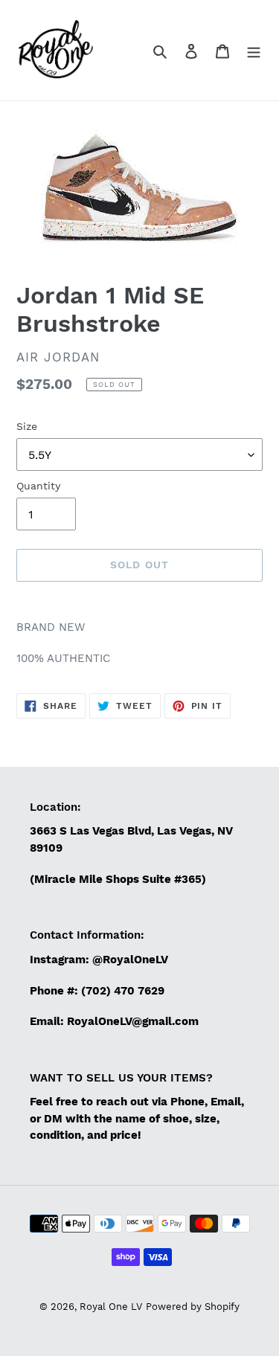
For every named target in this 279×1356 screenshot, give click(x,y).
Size (26, 426)
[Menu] (253, 50)
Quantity (38, 486)
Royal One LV (111, 1306)
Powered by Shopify (193, 1306)
